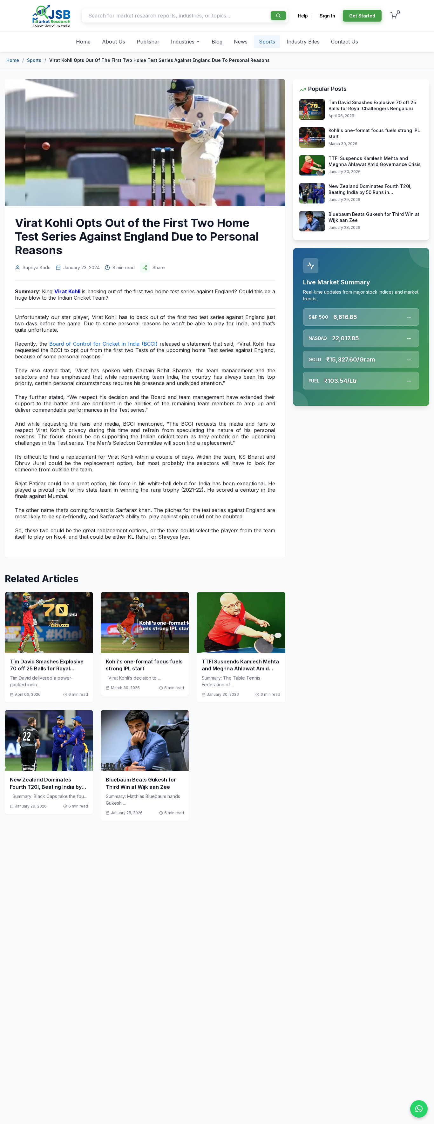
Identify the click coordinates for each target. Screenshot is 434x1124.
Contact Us (344, 41)
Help (303, 15)
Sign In (327, 15)
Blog (217, 41)
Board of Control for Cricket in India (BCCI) (103, 344)
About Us (113, 41)
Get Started (362, 15)
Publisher (148, 41)
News (241, 41)
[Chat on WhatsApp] (419, 1109)
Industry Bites (303, 41)
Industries (182, 41)
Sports (267, 41)
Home (83, 41)
